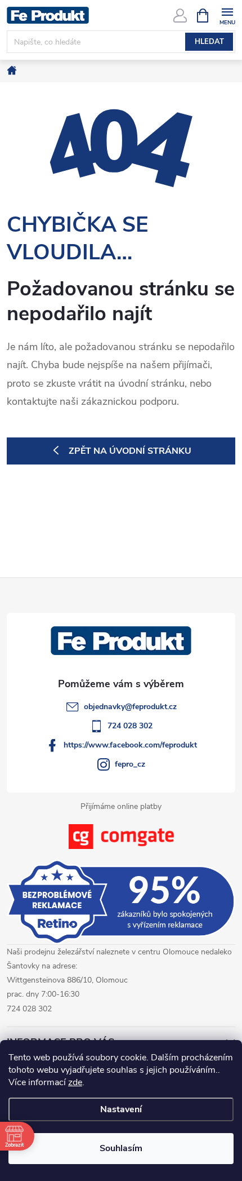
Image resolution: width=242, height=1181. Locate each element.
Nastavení (121, 1109)
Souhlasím (121, 1148)
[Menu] (227, 15)
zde (75, 1082)
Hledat (209, 42)
